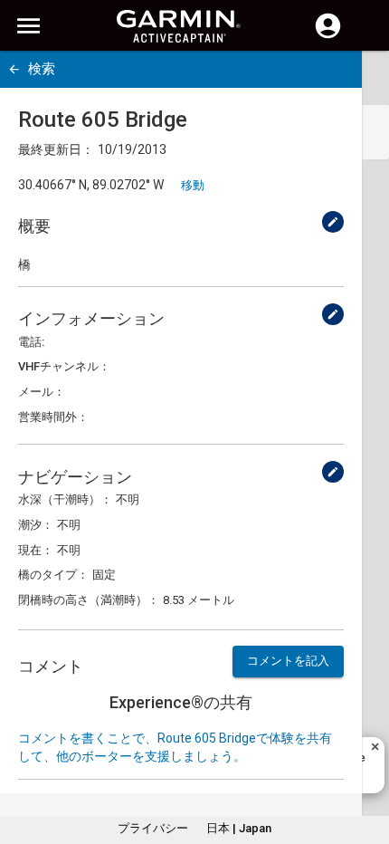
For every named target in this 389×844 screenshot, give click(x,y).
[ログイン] (328, 36)
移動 (192, 185)
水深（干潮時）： (65, 499)
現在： (35, 550)
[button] (366, 761)
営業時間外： (53, 417)
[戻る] (14, 69)
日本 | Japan (238, 828)
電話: (31, 342)
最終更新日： (56, 149)
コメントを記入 (288, 660)
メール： (41, 391)
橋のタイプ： (53, 574)
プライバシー (153, 828)
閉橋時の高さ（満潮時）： (88, 600)
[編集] (333, 222)
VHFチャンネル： (64, 366)
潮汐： (35, 525)
